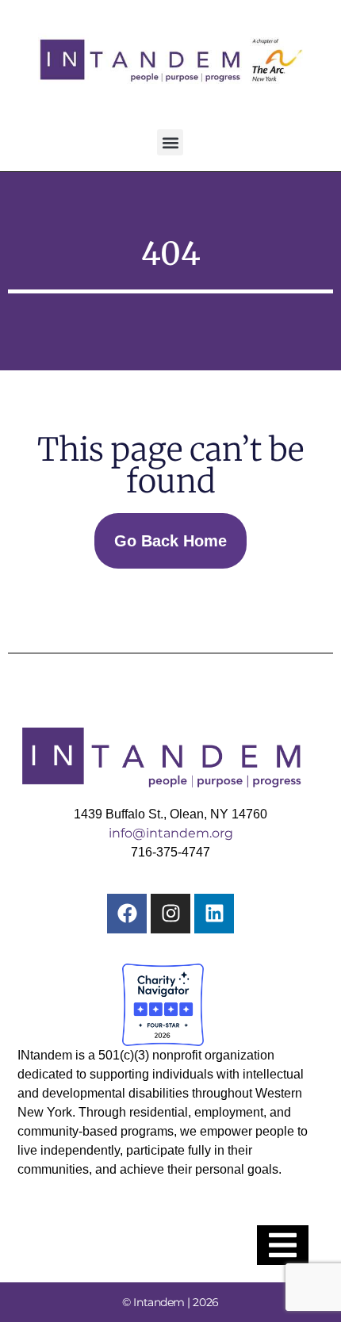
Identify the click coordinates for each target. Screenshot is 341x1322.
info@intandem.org (171, 833)
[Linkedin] (214, 913)
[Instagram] (170, 913)
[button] (170, 142)
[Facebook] (127, 913)
